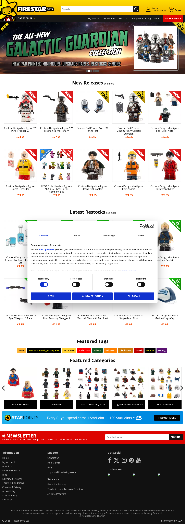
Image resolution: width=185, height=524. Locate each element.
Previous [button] (2, 48)
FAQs (157, 18)
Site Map (7, 499)
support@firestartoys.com (61, 472)
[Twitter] (116, 460)
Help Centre (53, 462)
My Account (94, 18)
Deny (51, 296)
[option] (92, 48)
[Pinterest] (131, 460)
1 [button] (87, 71)
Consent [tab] (43, 235)
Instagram (115, 469)
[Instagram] (124, 460)
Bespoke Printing (141, 18)
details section (129, 270)
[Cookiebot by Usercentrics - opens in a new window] (141, 226)
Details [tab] (76, 235)
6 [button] (98, 71)
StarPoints (109, 18)
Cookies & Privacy (11, 487)
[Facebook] (109, 460)
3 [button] (91, 71)
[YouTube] (138, 460)
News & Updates (11, 470)
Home (5, 457)
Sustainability (9, 495)
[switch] (76, 284)
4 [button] (94, 71)
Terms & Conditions (13, 483)
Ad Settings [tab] (109, 235)
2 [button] (89, 71)
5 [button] (96, 71)
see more (109, 83)
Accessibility (8, 491)
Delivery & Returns (12, 478)
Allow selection (92, 296)
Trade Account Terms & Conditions (66, 489)
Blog (4, 474)
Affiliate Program (56, 493)
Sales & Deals (172, 18)
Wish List (123, 18)
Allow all (134, 296)
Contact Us (53, 457)
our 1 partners (46, 249)
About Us (7, 466)
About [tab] (141, 235)
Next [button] (182, 48)
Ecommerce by (169, 520)
